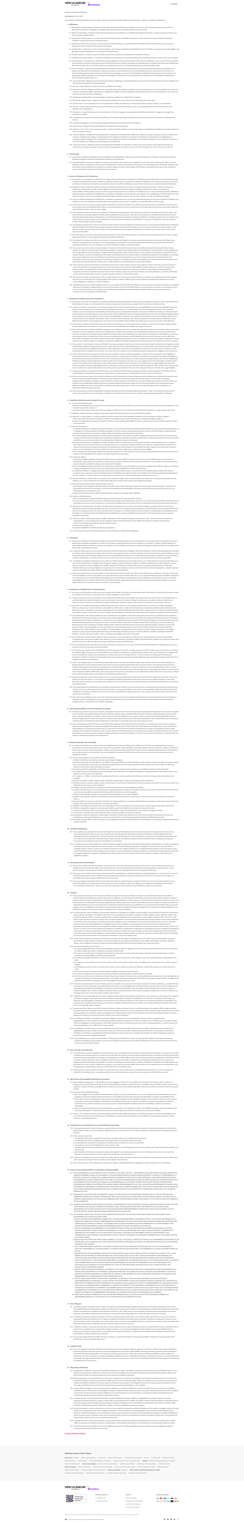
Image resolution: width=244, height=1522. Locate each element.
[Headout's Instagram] (168, 1519)
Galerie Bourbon (70, 1461)
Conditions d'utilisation (133, 1504)
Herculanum (102, 1458)
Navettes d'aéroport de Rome (74, 1473)
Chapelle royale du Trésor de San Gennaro (126, 1461)
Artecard (124, 1470)
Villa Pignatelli (82, 1461)
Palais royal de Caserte (88, 1458)
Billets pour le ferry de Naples (146, 1464)
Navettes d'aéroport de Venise (116, 1473)
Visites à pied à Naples (72, 1470)
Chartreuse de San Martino (133, 1458)
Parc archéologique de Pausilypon (100, 1461)
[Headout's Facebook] (174, 1519)
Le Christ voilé (155, 1458)
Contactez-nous (102, 1501)
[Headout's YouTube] (171, 1519)
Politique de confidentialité (134, 1501)
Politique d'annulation (133, 1507)
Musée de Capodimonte (72, 1464)
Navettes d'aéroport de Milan (95, 1473)
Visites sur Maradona (84, 1467)
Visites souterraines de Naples (102, 1467)
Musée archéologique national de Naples (162, 1461)
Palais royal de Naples (115, 1458)
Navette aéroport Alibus (127, 1464)
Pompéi (76, 1458)
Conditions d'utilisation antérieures (75, 1433)
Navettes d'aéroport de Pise (137, 1473)
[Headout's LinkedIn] (164, 1519)
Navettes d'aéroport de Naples (107, 1464)
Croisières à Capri (164, 1464)
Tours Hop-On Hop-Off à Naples (125, 1467)
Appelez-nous (101, 1498)
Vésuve (146, 1458)
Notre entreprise (131, 1498)
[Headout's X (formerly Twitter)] (178, 1519)
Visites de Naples (162, 1467)
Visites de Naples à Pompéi (146, 1467)
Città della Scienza (168, 1458)
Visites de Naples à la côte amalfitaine (93, 1470)
